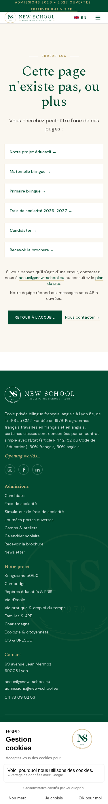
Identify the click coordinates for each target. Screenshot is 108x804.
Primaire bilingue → (28, 191)
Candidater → (23, 230)
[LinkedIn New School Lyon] (37, 469)
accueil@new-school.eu (41, 277)
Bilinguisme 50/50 (22, 575)
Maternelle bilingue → (30, 171)
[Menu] (97, 17)
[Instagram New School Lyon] (10, 469)
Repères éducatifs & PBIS (28, 591)
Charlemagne (17, 624)
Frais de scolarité (21, 503)
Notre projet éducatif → (33, 151)
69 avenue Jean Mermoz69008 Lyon (28, 667)
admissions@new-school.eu (31, 688)
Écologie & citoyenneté (27, 632)
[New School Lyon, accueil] (29, 17)
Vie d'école (15, 599)
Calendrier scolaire (22, 536)
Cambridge (15, 583)
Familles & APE (18, 615)
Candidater (15, 495)
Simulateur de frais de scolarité (34, 511)
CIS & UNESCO (19, 640)
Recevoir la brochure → (32, 250)
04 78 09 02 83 (20, 697)
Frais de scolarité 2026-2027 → (41, 210)
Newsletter (15, 552)
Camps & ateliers (21, 527)
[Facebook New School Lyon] (23, 469)
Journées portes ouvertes (29, 519)
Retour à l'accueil (35, 317)
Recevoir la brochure (24, 544)
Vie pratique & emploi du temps (35, 607)
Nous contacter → (82, 317)
